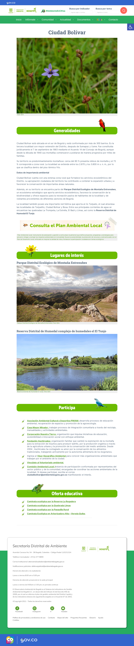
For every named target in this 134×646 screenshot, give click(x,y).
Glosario (92, 618)
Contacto (51, 618)
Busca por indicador (79, 8)
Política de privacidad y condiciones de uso (29, 618)
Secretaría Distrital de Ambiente (40, 546)
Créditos (16, 620)
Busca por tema (104, 8)
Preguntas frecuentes (79, 618)
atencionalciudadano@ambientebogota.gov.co (46, 562)
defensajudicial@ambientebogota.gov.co (47, 566)
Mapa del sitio (62, 618)
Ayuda (100, 618)
